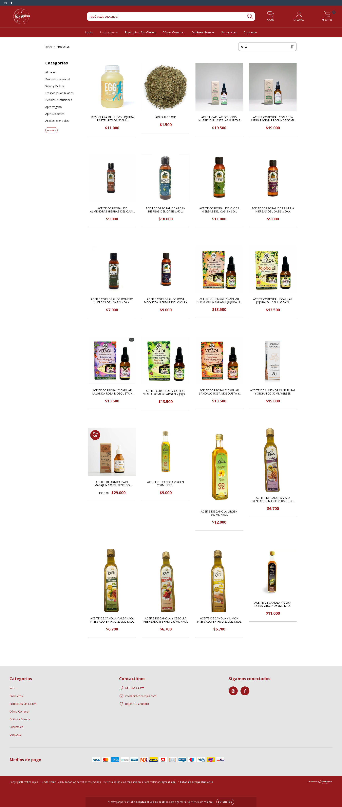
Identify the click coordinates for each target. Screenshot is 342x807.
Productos (108, 32)
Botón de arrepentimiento (196, 782)
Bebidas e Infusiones (58, 100)
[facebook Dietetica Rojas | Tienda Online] (11, 3)
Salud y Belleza (55, 86)
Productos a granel (57, 79)
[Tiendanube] (320, 783)
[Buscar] (250, 16)
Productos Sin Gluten (140, 32)
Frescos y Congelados (59, 93)
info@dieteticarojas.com (140, 696)
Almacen (50, 72)
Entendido (225, 801)
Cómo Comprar (173, 32)
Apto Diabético (55, 114)
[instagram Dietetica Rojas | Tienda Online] (6, 3)
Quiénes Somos (203, 32)
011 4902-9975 (134, 688)
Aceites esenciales (57, 121)
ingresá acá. (168, 782)
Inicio (89, 32)
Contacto (250, 32)
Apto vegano (53, 107)
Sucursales (229, 32)
